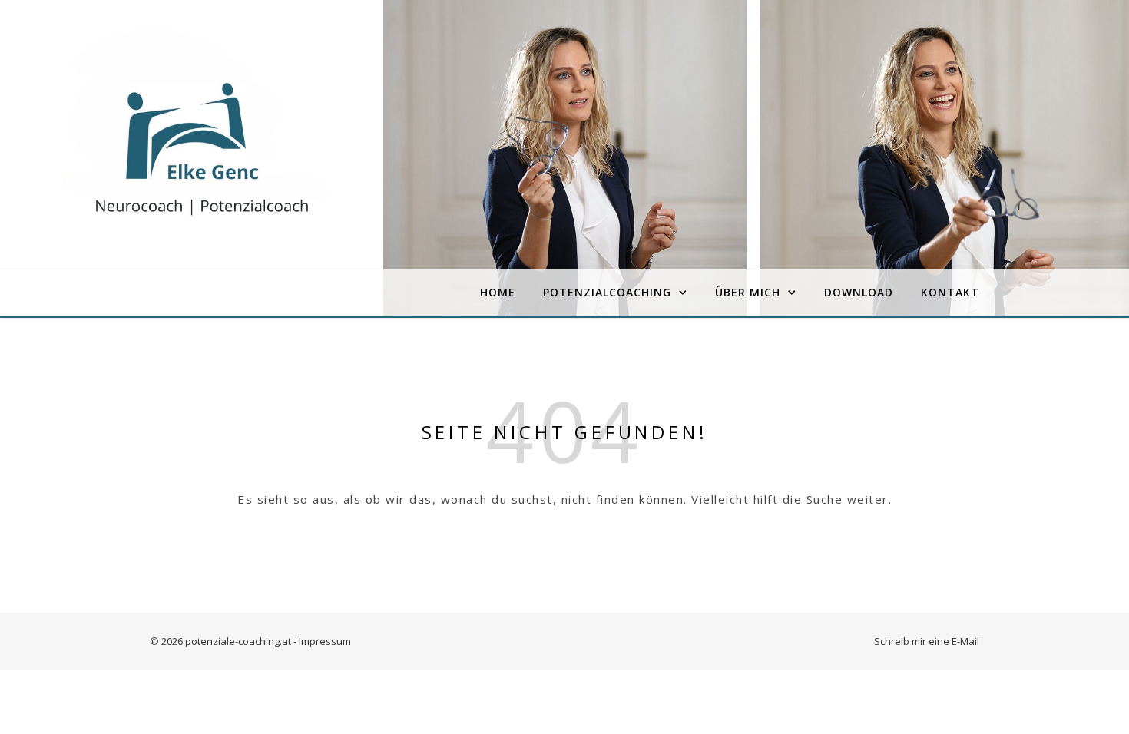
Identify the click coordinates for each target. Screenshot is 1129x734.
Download (858, 292)
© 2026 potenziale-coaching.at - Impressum (250, 641)
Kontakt (950, 292)
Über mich (747, 292)
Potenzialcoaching (607, 292)
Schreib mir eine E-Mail (926, 641)
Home (497, 292)
